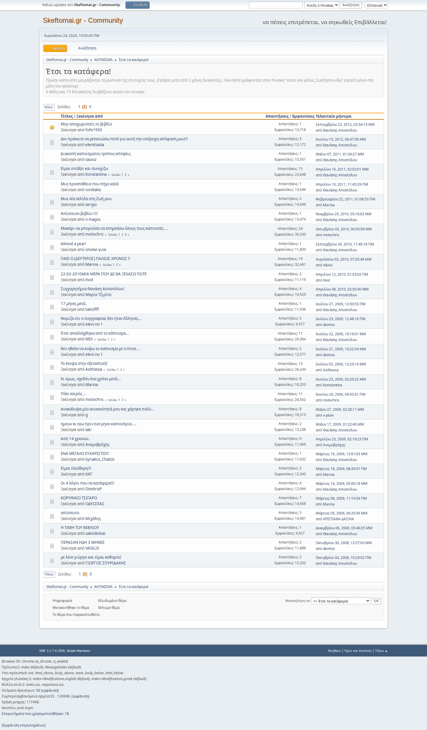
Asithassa (93, 369)
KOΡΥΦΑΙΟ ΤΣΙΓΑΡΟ (79, 498)
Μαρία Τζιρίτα (98, 294)
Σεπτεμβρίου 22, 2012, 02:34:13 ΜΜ (345, 124)
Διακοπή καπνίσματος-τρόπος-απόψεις (96, 153)
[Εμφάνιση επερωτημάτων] (24, 725)
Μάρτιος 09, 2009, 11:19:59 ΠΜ (341, 498)
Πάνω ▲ (381, 650)
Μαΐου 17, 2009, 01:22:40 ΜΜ (340, 424)
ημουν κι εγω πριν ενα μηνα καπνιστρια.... (98, 423)
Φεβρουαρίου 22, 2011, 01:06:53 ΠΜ (345, 199)
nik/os (328, 265)
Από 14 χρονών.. (75, 438)
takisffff (92, 309)
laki (88, 429)
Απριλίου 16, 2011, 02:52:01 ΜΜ (342, 169)
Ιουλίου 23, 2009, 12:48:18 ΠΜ (340, 318)
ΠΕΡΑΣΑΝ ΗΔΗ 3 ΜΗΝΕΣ (83, 542)
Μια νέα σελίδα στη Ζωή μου (86, 198)
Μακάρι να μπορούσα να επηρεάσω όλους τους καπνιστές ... (114, 228)
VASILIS (92, 548)
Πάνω (49, 574)
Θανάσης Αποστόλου (340, 130)
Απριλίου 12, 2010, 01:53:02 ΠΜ (342, 274)
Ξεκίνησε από (89, 116)
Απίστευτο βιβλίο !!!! (79, 213)
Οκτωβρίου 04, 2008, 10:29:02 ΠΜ (343, 557)
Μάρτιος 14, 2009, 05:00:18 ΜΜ (341, 483)
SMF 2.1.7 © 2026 (52, 650)
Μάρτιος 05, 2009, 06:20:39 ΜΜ (341, 513)
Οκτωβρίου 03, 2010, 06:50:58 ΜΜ (344, 229)
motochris (94, 234)
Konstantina (96, 174)
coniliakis (93, 189)
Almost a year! (73, 243)
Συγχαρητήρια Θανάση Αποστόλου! (92, 288)
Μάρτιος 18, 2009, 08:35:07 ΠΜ (341, 468)
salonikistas (95, 533)
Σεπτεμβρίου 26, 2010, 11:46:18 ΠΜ (345, 244)
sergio (91, 204)
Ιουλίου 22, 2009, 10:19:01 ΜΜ (341, 333)
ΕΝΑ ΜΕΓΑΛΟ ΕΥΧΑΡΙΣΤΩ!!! (85, 453)
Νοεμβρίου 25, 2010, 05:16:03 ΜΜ (344, 213)
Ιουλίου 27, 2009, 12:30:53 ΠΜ (340, 304)
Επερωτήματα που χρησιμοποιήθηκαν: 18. (36, 713)
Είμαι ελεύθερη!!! (76, 468)
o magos (93, 219)
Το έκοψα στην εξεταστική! (84, 363)
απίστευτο (70, 512)
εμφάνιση (50, 690)
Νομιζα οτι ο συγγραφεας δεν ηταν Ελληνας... (101, 318)
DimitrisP (93, 489)
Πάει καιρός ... (74, 393)
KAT (88, 474)
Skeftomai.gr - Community (83, 20)
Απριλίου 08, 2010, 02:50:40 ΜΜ (342, 289)
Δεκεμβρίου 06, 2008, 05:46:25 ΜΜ (344, 527)
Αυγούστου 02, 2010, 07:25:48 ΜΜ (344, 259)
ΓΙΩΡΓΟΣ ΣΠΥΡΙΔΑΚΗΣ (105, 563)
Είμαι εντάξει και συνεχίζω (84, 168)
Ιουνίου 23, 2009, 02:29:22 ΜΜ (341, 379)
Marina (329, 204)
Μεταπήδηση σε (297, 600)
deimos (329, 324)
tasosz (90, 159)
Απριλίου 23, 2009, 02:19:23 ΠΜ (342, 439)
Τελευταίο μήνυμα (333, 116)
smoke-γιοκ (95, 249)
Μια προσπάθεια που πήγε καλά (90, 183)
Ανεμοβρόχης (97, 444)
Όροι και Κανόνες (358, 650)
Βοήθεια (334, 650)
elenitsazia (94, 144)
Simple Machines (78, 650)
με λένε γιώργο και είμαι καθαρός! (91, 557)
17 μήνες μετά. (74, 303)
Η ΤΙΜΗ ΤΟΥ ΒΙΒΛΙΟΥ (80, 527)
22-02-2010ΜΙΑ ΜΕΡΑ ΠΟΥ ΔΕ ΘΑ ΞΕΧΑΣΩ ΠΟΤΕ (104, 274)
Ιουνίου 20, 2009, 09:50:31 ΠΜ (340, 394)
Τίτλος (67, 116)
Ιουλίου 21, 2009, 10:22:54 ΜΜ (341, 349)
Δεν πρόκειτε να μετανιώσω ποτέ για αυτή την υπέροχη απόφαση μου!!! (124, 138)
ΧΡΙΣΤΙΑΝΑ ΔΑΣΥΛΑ (338, 518)
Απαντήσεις (277, 116)
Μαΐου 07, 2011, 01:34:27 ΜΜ (340, 154)
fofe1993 (93, 129)
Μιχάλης (93, 518)
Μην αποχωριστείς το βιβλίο (86, 124)
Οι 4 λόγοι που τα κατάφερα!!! (87, 483)
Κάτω (49, 107)
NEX (89, 339)
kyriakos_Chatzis (99, 459)
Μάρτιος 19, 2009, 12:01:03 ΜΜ (341, 453)
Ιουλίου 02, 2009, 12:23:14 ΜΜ (341, 364)
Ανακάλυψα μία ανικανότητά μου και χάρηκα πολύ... (108, 409)
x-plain (328, 415)
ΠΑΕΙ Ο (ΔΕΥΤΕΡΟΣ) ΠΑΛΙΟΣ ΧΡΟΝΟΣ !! (95, 258)
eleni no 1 (94, 324)
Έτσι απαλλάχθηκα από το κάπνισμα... (95, 333)
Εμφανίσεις (303, 116)
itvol (89, 279)
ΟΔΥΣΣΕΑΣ (94, 503)
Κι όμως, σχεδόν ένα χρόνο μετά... (91, 378)
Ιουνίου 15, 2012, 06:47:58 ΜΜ (341, 139)
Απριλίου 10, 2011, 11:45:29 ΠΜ (342, 184)
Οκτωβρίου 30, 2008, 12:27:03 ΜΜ (344, 542)
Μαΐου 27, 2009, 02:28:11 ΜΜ (340, 409)
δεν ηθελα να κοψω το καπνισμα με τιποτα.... (101, 348)
